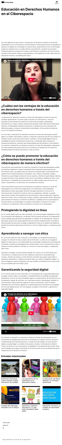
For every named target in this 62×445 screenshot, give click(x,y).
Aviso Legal (6, 422)
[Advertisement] (31, 29)
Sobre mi (5, 425)
